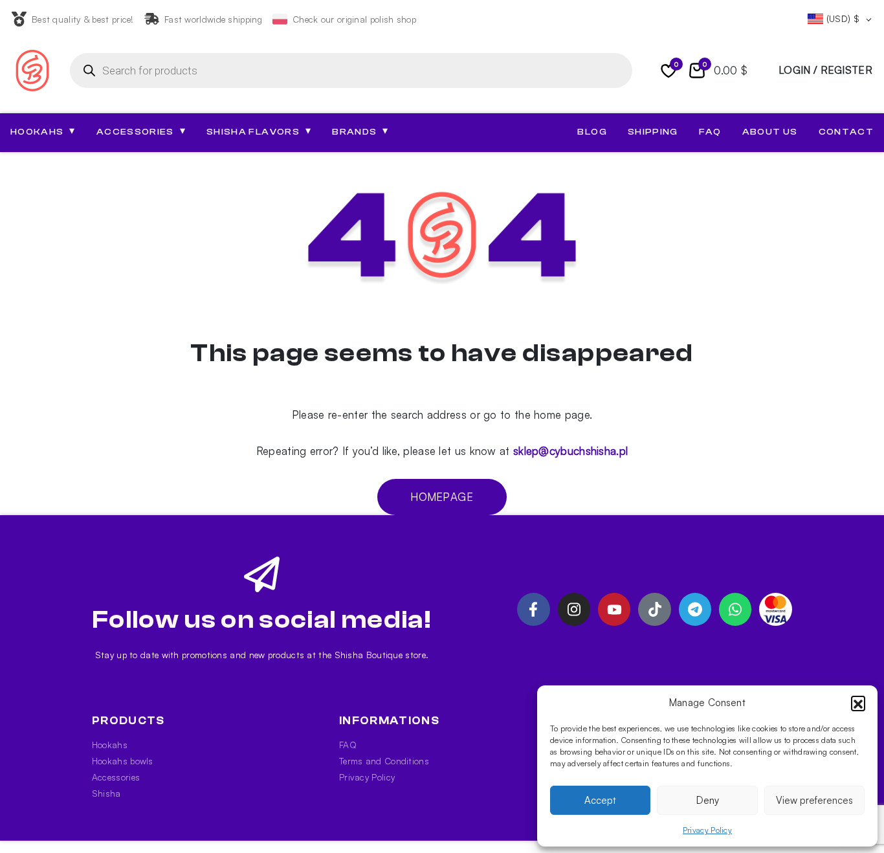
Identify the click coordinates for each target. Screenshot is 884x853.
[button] (858, 702)
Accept (600, 800)
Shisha (106, 793)
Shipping (653, 132)
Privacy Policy (707, 830)
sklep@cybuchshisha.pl (570, 451)
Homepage (441, 497)
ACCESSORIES (141, 131)
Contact (846, 132)
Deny (707, 800)
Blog (591, 132)
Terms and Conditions (384, 760)
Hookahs (109, 744)
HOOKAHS (43, 131)
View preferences (814, 800)
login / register (825, 69)
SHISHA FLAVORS (258, 131)
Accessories (116, 776)
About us (770, 132)
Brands (360, 131)
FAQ (710, 132)
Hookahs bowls (122, 760)
